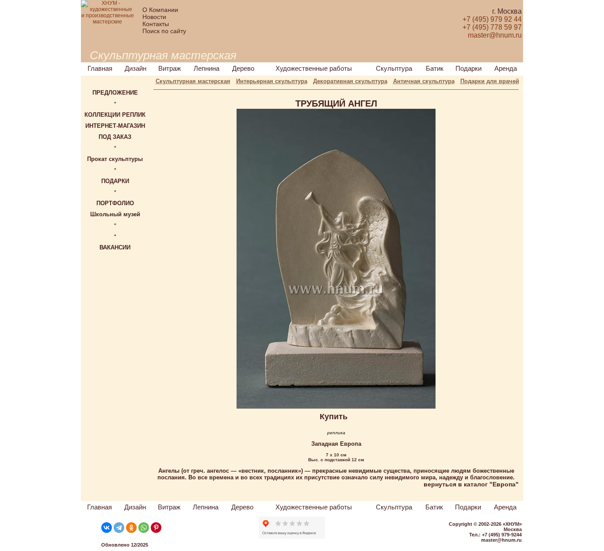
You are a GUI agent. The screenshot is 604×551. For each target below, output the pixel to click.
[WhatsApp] (143, 527)
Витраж (169, 68)
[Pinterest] (156, 527)
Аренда (505, 68)
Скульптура (394, 68)
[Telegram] (119, 527)
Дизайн (135, 68)
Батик (434, 68)
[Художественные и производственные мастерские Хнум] (107, 22)
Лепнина (206, 68)
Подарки (468, 68)
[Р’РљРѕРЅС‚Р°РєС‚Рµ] (106, 527)
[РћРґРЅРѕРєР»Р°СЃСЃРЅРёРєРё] (131, 527)
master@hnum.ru (501, 540)
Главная (100, 68)
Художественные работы (313, 68)
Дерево (243, 68)
